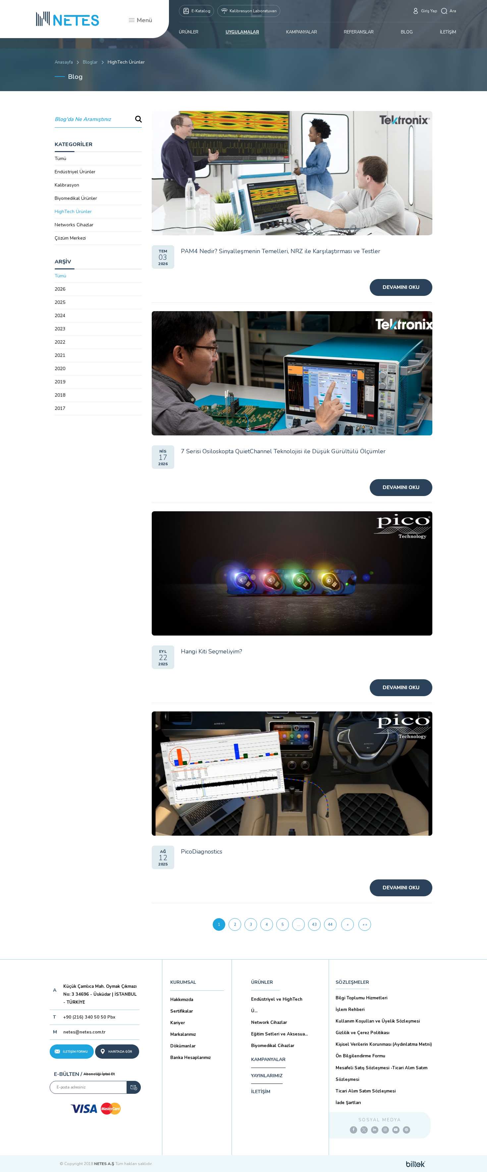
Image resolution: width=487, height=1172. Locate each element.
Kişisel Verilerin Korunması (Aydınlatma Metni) (384, 1044)
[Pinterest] (406, 1130)
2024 (60, 315)
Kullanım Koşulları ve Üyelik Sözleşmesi (378, 1021)
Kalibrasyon (67, 185)
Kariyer (177, 1023)
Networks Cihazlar (74, 225)
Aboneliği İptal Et (99, 1074)
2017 (60, 408)
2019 (60, 382)
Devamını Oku (401, 287)
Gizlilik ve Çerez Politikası (362, 1033)
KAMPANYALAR (301, 32)
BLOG (407, 32)
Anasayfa (64, 62)
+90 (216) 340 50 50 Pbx (89, 1017)
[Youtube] (396, 1130)
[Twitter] (364, 1130)
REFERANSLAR (359, 32)
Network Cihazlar (269, 1023)
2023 (60, 329)
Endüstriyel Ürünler (75, 172)
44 (330, 924)
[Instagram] (385, 1130)
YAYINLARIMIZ (267, 1076)
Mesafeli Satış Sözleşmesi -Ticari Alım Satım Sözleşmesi (381, 1074)
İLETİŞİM (448, 32)
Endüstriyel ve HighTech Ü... (276, 1005)
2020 (60, 368)
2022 (60, 342)
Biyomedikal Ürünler (76, 198)
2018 (60, 395)
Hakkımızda (181, 1000)
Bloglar (90, 62)
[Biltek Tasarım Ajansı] (415, 1163)
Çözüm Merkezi (70, 238)
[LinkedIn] (374, 1130)
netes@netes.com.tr (84, 1032)
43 (314, 924)
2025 (60, 302)
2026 (60, 289)
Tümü (60, 158)
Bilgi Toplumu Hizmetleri (361, 998)
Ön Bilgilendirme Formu (360, 1056)
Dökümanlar (182, 1046)
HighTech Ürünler (73, 211)
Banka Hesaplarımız (190, 1058)
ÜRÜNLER (188, 32)
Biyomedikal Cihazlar (272, 1046)
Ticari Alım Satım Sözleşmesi (366, 1091)
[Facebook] (353, 1130)
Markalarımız (183, 1034)
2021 (60, 355)
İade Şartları (348, 1103)
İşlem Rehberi (350, 1010)
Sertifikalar (181, 1011)
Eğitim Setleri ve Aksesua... (279, 1034)
